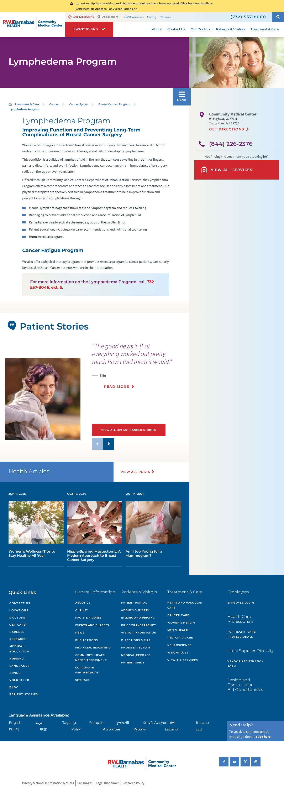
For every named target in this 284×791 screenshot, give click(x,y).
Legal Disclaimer (107, 783)
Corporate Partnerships (87, 670)
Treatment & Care (27, 104)
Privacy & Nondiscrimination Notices (48, 783)
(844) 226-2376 (230, 143)
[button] (278, 17)
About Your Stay (135, 610)
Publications (86, 640)
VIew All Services (182, 660)
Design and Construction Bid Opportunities (245, 684)
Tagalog (69, 722)
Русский (140, 729)
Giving (151, 17)
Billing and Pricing (138, 617)
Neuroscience (179, 645)
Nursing (16, 658)
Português (111, 729)
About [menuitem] (157, 29)
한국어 (14, 729)
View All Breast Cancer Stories (128, 429)
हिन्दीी (172, 722)
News (80, 632)
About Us (83, 602)
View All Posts (135, 472)
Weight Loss (177, 652)
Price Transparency (138, 625)
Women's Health (181, 622)
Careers (165, 17)
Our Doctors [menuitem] (200, 29)
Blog (14, 687)
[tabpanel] (42, 399)
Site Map (82, 680)
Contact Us (19, 603)
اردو (199, 729)
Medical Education (19, 649)
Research (18, 639)
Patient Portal (134, 602)
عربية (39, 722)
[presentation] (139, 368)
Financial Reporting (93, 647)
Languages (19, 665)
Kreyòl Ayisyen (155, 722)
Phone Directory (136, 647)
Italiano (202, 722)
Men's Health (178, 630)
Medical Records (136, 655)
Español (171, 729)
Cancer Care (178, 615)
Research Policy (133, 783)
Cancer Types (78, 104)
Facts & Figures (88, 617)
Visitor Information (138, 632)
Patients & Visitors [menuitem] (230, 29)
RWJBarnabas (133, 17)
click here (263, 736)
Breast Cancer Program (114, 104)
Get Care (17, 624)
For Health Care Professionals (241, 634)
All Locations (110, 16)
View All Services (231, 170)
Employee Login (240, 602)
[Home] (32, 24)
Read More (116, 386)
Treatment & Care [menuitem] (265, 29)
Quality (81, 610)
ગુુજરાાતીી (122, 722)
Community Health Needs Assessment (91, 657)
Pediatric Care (180, 637)
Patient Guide (132, 662)
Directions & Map (136, 640)
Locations (18, 610)
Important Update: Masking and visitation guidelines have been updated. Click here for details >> (145, 3)
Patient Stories (23, 694)
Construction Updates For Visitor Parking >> (106, 8)
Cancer (54, 104)
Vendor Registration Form (245, 664)
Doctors (17, 617)
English (15, 722)
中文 (43, 729)
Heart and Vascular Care (185, 605)
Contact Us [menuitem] (176, 29)
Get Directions (83, 16)
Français (96, 722)
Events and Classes (92, 625)
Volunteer (19, 680)
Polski (76, 729)
